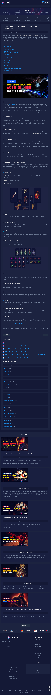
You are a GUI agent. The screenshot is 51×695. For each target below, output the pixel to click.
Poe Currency (6, 20)
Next (45, 334)
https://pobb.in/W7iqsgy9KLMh (14, 323)
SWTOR (6, 404)
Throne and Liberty (8, 400)
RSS (38, 670)
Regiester (38, 668)
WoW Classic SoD (8, 378)
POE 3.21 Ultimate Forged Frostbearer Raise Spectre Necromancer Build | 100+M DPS (25, 354)
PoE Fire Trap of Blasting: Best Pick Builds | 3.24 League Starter (18, 548)
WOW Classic (7, 394)
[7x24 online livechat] (49, 687)
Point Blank (6, 65)
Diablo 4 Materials (13, 683)
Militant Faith (7, 59)
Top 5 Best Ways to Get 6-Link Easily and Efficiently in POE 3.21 (20, 345)
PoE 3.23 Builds (17, 20)
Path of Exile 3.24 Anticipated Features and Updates (15, 485)
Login (38, 665)
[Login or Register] (40, 2)
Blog (8, 12)
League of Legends (9, 413)
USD (48, 2)
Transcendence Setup (9, 49)
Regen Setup (7, 51)
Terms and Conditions (38, 657)
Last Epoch (6, 410)
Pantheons (6, 67)
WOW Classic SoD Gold (13, 680)
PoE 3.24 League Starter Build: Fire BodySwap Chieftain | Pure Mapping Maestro (22, 609)
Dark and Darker (8, 417)
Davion (21, 457)
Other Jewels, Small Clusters (11, 60)
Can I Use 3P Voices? (9, 57)
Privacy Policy (38, 660)
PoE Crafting (38, 20)
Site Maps (38, 672)
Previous (6, 334)
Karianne (22, 552)
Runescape (6, 371)
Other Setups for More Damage (11, 64)
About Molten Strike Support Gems (12, 68)
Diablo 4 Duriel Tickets (13, 671)
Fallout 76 (6, 420)
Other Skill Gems (8, 70)
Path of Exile (25, 32)
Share (18, 32)
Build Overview (7, 46)
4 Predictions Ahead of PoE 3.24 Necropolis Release (15, 517)
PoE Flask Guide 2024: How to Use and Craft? (13, 580)
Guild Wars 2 (7, 381)
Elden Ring (6, 397)
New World (6, 374)
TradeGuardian (38, 651)
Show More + (25, 625)
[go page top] (49, 690)
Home (4, 12)
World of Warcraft (8, 391)
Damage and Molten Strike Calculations (13, 52)
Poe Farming (28, 20)
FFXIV (5, 387)
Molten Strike (12, 104)
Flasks (5, 56)
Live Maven (6, 44)
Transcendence (8, 141)
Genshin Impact (8, 426)
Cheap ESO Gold (13, 667)
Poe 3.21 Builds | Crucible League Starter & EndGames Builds (19, 342)
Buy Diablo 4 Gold (13, 678)
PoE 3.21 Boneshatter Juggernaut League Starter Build (18, 348)
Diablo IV (6, 368)
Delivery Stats (38, 646)
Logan (13, 32)
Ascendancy (7, 62)
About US (38, 639)
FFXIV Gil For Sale (13, 674)
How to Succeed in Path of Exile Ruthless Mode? (16, 357)
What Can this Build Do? (10, 48)
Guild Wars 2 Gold (13, 669)
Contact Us (30, 6)
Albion (5, 407)
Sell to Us (38, 655)
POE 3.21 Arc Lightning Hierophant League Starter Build (18, 351)
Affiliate (24, 6)
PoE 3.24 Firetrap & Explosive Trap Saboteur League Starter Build (18, 453)
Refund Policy (38, 644)
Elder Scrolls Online (8, 384)
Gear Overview (7, 54)
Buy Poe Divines (13, 676)
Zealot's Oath (38, 122)
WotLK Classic (7, 423)
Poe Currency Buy (13, 665)
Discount (38, 648)
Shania (21, 521)
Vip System (38, 653)
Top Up (19, 6)
